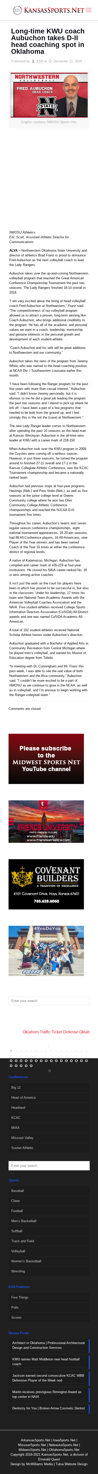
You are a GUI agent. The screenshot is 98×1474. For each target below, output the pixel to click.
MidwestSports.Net (32, 1450)
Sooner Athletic (22, 1148)
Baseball (17, 1191)
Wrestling (18, 1271)
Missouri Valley (22, 1138)
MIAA (15, 1128)
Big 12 (16, 1087)
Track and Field (22, 1241)
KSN (39, 61)
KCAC (15, 1118)
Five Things (19, 1297)
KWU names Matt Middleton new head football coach (46, 1361)
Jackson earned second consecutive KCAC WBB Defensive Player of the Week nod (48, 1378)
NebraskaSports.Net (63, 1445)
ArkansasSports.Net (35, 1440)
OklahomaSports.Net (64, 1450)
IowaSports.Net (64, 1440)
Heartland (18, 1108)
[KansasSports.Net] (49, 10)
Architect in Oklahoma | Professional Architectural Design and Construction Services (48, 1345)
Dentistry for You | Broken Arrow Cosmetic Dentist (48, 1408)
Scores (16, 1317)
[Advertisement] (49, 182)
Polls (15, 1307)
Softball (16, 1231)
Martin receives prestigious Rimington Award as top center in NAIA (46, 1394)
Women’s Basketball (26, 1261)
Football (17, 1211)
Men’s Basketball (23, 1221)
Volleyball (18, 1251)
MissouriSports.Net (32, 1445)
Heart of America (23, 1097)
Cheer (15, 1201)
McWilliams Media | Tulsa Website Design (56, 1464)
